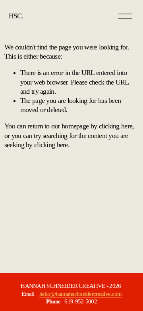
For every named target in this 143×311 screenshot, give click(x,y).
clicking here (116, 126)
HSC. (16, 16)
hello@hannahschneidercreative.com (80, 294)
